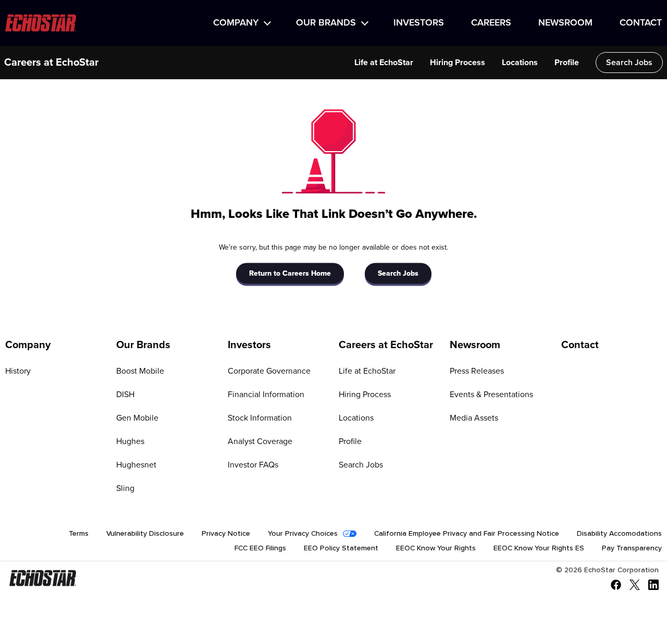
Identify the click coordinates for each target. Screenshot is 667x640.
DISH (125, 394)
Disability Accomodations (619, 533)
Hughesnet (136, 465)
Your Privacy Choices (303, 533)
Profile (566, 62)
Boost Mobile (140, 371)
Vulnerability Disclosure (145, 533)
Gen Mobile (137, 418)
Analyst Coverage (260, 441)
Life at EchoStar (383, 62)
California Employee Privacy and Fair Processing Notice (466, 533)
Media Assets (474, 418)
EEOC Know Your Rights (436, 548)
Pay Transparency (632, 548)
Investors (418, 23)
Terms (79, 533)
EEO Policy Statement (341, 548)
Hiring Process (457, 62)
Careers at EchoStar (51, 62)
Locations (520, 62)
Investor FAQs (253, 465)
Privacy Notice (226, 533)
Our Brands (326, 23)
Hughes (130, 441)
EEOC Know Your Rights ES (538, 548)
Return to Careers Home (290, 273)
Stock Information (260, 418)
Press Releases (477, 371)
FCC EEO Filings (260, 548)
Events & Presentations (491, 394)
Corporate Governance (269, 371)
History (18, 371)
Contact (641, 23)
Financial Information (266, 394)
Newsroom (565, 23)
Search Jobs (629, 62)
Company (235, 23)
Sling (125, 488)
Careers (491, 23)
